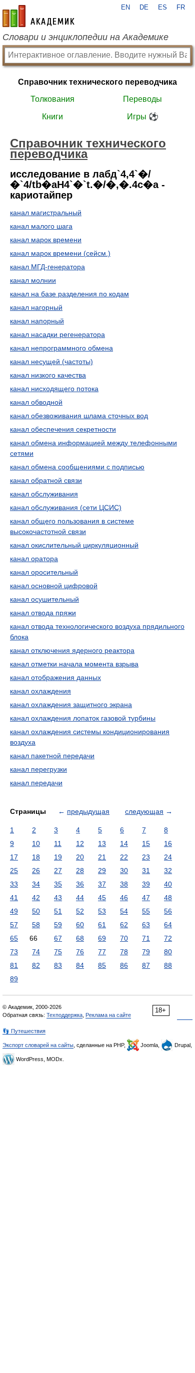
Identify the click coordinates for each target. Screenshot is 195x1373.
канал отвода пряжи (43, 613)
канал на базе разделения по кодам (69, 294)
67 (58, 938)
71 (146, 938)
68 (80, 938)
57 (14, 925)
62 (124, 925)
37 (102, 884)
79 (146, 952)
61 (102, 925)
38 (124, 884)
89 (14, 979)
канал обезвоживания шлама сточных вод (79, 416)
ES (162, 7)
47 (146, 898)
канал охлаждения (40, 691)
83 (58, 965)
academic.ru (38, 16)
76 (80, 952)
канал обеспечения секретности (63, 429)
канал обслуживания (44, 494)
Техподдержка (64, 1015)
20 (80, 857)
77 (102, 952)
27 (58, 871)
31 (146, 871)
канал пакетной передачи (52, 756)
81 (14, 965)
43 (58, 898)
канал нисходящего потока (54, 389)
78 (124, 952)
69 (102, 938)
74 (36, 952)
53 (102, 911)
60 (80, 925)
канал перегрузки (38, 769)
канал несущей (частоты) (51, 362)
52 (80, 911)
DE (144, 7)
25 (14, 871)
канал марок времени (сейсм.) (60, 253)
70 (124, 938)
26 (36, 871)
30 (124, 871)
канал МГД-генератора (47, 267)
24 (168, 857)
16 (168, 843)
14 (124, 843)
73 (14, 952)
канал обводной (36, 402)
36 (80, 884)
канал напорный (37, 321)
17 (14, 857)
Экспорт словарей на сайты (38, 1045)
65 (14, 938)
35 (58, 884)
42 (36, 898)
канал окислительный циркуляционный (74, 545)
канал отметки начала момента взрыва (74, 664)
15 (146, 843)
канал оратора (34, 559)
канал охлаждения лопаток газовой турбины (83, 718)
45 (102, 898)
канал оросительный (44, 572)
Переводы (142, 99)
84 (80, 965)
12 (80, 843)
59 (58, 925)
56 (168, 911)
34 (36, 884)
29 (102, 871)
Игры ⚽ (142, 116)
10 (36, 843)
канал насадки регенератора (57, 334)
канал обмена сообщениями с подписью (77, 467)
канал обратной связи (46, 480)
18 (36, 857)
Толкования (52, 99)
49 (14, 911)
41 (14, 898)
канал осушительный (44, 599)
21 (102, 857)
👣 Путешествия (24, 1031)
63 (146, 925)
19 (58, 857)
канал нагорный (36, 307)
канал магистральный (46, 213)
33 (14, 884)
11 (58, 843)
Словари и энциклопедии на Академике (85, 37)
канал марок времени (46, 240)
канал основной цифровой (54, 586)
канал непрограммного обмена (61, 348)
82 (36, 965)
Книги (52, 116)
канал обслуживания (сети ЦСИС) (66, 507)
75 (58, 952)
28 (80, 871)
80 (168, 952)
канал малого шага (41, 226)
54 (124, 911)
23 (146, 857)
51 (58, 911)
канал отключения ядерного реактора (72, 650)
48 (168, 898)
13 (102, 843)
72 (168, 938)
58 (36, 925)
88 (168, 965)
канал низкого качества (48, 375)
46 (124, 898)
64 (168, 925)
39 (146, 884)
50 (36, 911)
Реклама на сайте (108, 1015)
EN (125, 7)
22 (124, 857)
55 (146, 911)
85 (102, 965)
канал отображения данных (55, 677)
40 (168, 884)
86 (124, 965)
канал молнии (33, 280)
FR (180, 7)
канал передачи (36, 783)
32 (168, 871)
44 (80, 898)
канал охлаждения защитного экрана (71, 705)
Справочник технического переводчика (97, 82)
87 (146, 965)
